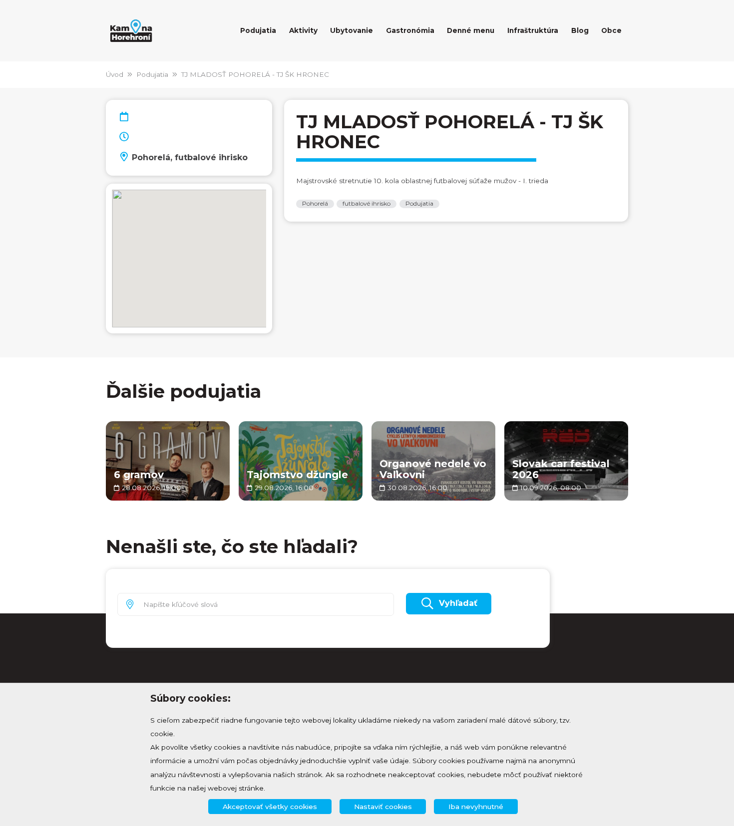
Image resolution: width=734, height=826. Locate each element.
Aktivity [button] (303, 30)
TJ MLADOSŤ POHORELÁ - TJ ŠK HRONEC (255, 74)
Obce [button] (611, 30)
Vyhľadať (458, 603)
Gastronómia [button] (410, 30)
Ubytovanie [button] (351, 30)
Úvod (114, 74)
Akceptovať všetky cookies (270, 807)
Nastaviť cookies (383, 807)
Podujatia (152, 74)
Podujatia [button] (258, 30)
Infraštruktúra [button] (532, 30)
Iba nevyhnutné (475, 807)
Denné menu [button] (470, 30)
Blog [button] (580, 30)
